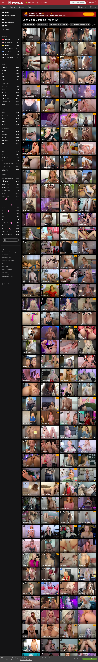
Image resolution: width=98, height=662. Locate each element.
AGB (3, 263)
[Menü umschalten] (3, 2)
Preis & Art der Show (59, 24)
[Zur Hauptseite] (15, 2)
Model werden (6, 266)
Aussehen (29, 24)
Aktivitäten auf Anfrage (80, 24)
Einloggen (91, 2)
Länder (42, 24)
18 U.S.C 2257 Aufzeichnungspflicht (8, 275)
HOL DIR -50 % (89, 14)
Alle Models (5, 272)
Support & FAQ (6, 249)
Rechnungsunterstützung (9, 252)
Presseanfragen (6, 257)
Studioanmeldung (7, 269)
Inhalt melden (5, 254)
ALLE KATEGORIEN (11, 240)
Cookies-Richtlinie (26, 660)
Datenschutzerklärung (8, 260)
